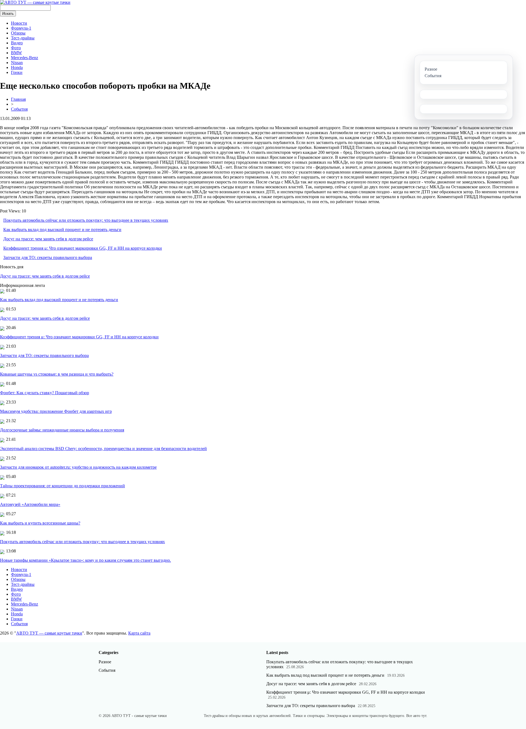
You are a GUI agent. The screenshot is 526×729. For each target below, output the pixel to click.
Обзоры (18, 33)
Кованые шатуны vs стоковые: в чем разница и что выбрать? (56, 374)
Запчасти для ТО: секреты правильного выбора (47, 257)
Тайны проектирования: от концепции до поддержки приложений (62, 485)
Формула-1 (21, 28)
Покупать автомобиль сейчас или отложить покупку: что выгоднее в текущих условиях (85, 220)
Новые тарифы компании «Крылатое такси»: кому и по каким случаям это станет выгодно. (85, 560)
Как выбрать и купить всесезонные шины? (40, 523)
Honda (17, 67)
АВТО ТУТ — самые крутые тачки (49, 633)
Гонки (16, 72)
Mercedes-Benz (24, 57)
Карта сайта (139, 633)
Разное (105, 661)
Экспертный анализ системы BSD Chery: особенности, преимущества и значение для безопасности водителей (103, 448)
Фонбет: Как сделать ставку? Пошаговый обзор (44, 392)
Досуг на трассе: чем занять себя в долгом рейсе (48, 239)
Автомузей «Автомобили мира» (30, 504)
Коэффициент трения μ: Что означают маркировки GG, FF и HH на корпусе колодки (82, 248)
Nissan (17, 62)
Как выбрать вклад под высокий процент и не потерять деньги (62, 229)
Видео (17, 43)
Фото (16, 47)
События (19, 109)
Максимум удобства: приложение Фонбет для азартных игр (56, 411)
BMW (16, 52)
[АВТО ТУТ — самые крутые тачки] (35, 2)
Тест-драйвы (23, 38)
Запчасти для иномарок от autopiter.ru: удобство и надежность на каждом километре (78, 467)
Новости (19, 23)
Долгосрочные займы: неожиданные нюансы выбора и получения (62, 430)
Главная (18, 99)
